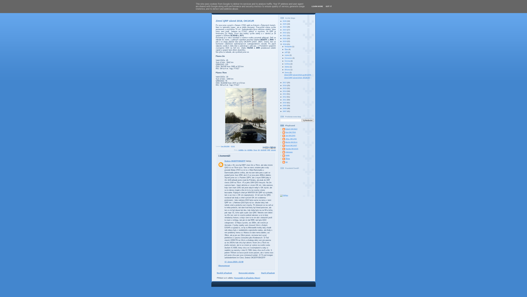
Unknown (289, 152)
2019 (285, 41)
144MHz (241, 150)
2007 (285, 111)
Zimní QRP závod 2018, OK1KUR (297, 78)
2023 (285, 30)
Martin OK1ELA (291, 142)
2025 (285, 24)
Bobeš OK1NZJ (291, 129)
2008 (285, 108)
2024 (285, 27)
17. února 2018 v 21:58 (234, 262)
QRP (268, 150)
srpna (287, 55)
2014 (285, 91)
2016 (285, 85)
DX (259, 150)
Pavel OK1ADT (291, 145)
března (287, 70)
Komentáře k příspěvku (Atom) (247, 278)
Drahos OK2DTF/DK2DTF (235, 161)
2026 (285, 21)
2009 (285, 105)
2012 (285, 97)
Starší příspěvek (268, 273)
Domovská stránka (246, 273)
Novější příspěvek (224, 273)
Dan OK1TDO (290, 132)
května (287, 64)
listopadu (288, 46)
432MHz (250, 150)
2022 (285, 33)
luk (286, 162)
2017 (285, 82)
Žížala (287, 159)
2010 (285, 103)
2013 (285, 94)
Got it (329, 6)
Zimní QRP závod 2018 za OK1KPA (297, 75)
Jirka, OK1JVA (291, 139)
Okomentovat (224, 266)
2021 (285, 35)
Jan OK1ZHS (290, 136)
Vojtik (287, 155)
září (286, 52)
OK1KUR (263, 150)
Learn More (317, 6)
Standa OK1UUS (291, 149)
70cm (255, 150)
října (286, 49)
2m (245, 150)
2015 (285, 88)
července (288, 58)
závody (273, 150)
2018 (285, 44)
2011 (285, 100)
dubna (287, 67)
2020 (285, 38)
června (288, 61)
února (287, 72)
